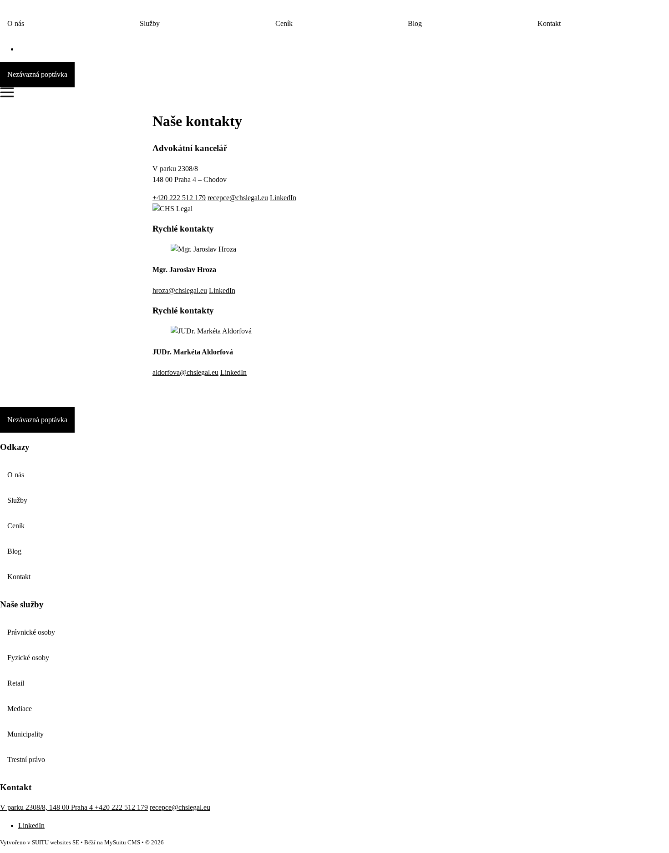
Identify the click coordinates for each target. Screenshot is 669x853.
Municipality (25, 734)
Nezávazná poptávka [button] (37, 74)
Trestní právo (26, 759)
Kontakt (549, 23)
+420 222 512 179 (179, 198)
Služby (150, 23)
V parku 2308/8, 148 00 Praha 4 (47, 807)
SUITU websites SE (55, 842)
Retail (15, 683)
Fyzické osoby (28, 657)
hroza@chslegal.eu (179, 290)
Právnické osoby (31, 632)
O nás (15, 23)
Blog (415, 23)
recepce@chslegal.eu (238, 198)
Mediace (19, 708)
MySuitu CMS (122, 842)
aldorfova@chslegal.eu (185, 372)
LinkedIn (283, 198)
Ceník (284, 23)
